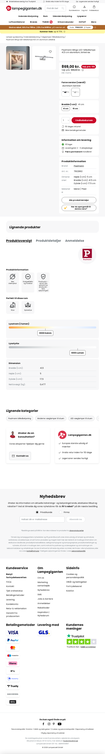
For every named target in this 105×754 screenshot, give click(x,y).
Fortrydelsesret (74, 586)
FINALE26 (80, 27)
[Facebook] (45, 724)
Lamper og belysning (14, 37)
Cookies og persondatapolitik (62, 729)
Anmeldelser (44, 603)
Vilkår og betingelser (76, 581)
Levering (10, 599)
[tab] (19, 240)
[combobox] (55, 8)
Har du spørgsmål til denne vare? (81, 207)
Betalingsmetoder (15, 595)
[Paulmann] (87, 255)
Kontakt (10, 586)
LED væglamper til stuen (81, 418)
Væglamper (46, 37)
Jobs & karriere (45, 598)
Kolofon (70, 590)
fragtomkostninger (70, 741)
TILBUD (45, 22)
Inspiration (43, 612)
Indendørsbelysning (32, 37)
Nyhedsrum (43, 615)
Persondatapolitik (18, 729)
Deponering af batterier (85, 729)
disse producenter (76, 530)
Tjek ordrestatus (14, 590)
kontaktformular (33, 551)
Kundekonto (12, 604)
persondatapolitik (78, 551)
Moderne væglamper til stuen (50, 418)
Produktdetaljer (48, 241)
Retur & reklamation (16, 608)
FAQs (8, 581)
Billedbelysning (58, 37)
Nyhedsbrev (44, 590)
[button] (50, 51)
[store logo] (24, 8)
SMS (40, 594)
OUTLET (82, 22)
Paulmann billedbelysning (19, 418)
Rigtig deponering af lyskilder (53, 733)
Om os (41, 577)
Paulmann (79, 165)
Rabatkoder (44, 607)
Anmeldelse (74, 241)
